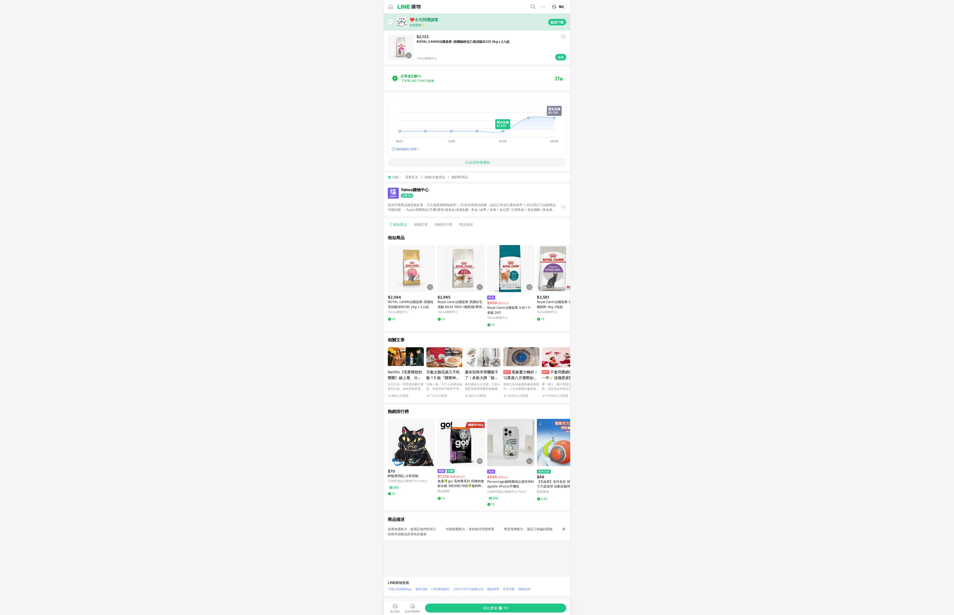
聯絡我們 (524, 589)
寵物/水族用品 (435, 177)
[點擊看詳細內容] (411, 268)
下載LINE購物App (400, 589)
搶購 (560, 57)
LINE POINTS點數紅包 (468, 589)
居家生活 (411, 177)
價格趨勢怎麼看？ (408, 149)
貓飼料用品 (460, 177)
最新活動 (421, 589)
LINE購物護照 (440, 589)
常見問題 (509, 589)
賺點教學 (493, 589)
